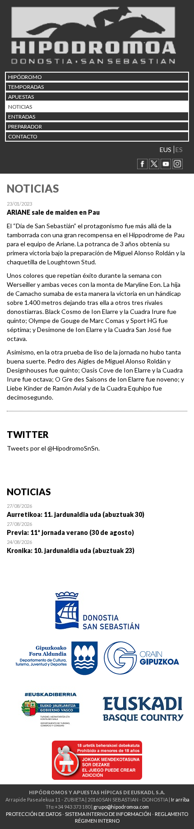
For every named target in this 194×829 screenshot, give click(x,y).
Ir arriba (180, 799)
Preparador (25, 126)
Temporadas (26, 86)
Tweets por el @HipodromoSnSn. (53, 448)
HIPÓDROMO (25, 77)
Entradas (21, 116)
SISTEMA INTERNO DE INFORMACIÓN (108, 814)
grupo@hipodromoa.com (121, 807)
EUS (165, 149)
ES (179, 149)
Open (97, 510)
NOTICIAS (20, 106)
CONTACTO (22, 136)
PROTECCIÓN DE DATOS (33, 814)
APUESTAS (21, 96)
